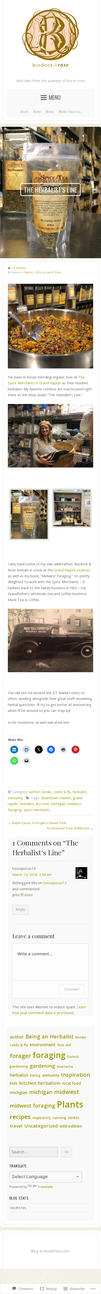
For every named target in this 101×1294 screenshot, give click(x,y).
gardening (42, 1065)
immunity (15, 798)
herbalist (80, 791)
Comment (71, 989)
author (34, 791)
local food (71, 1083)
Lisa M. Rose (53, 272)
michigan (58, 803)
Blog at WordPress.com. (50, 1251)
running (59, 1117)
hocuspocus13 (54, 883)
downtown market (56, 798)
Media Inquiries (70, 111)
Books (37, 111)
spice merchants (37, 810)
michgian (18, 1092)
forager (20, 1056)
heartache (65, 1066)
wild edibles (71, 1126)
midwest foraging (32, 1105)
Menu (55, 97)
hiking (35, 1075)
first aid (64, 1045)
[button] (29, 514)
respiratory (41, 1118)
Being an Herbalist (49, 1036)
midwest (66, 1092)
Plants (70, 1104)
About (24, 111)
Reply (20, 910)
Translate (45, 1186)
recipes (20, 1116)
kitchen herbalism (40, 1083)
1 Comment (19, 268)
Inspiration (75, 1074)
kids (13, 1083)
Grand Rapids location (72, 570)
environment (43, 1044)
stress (73, 1117)
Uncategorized (41, 1126)
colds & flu (62, 791)
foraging (49, 1054)
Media (50, 111)
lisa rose (42, 803)
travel (16, 1126)
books (47, 791)
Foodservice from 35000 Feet (68, 828)
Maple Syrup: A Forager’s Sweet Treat (39, 823)
